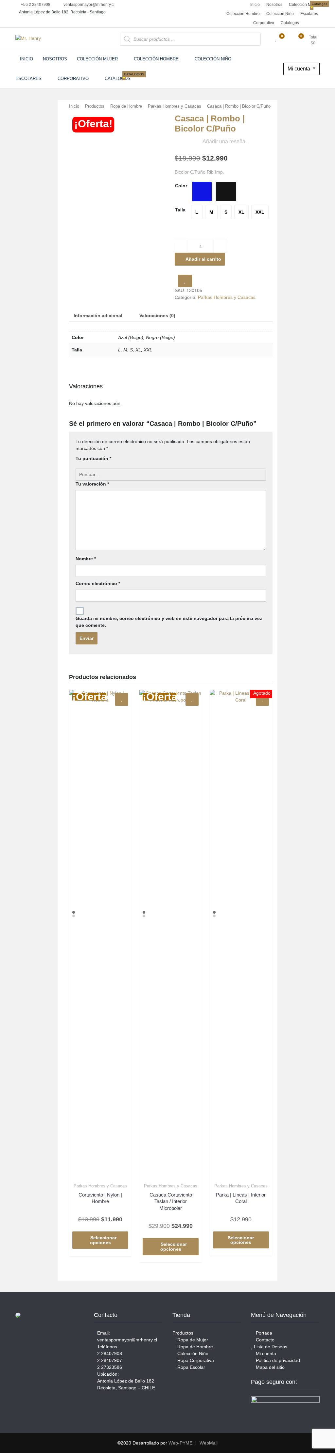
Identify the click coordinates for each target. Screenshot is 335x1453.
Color (181, 185)
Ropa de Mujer (192, 1339)
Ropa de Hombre (126, 106)
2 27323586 (109, 1367)
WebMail (209, 1442)
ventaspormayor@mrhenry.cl (88, 4)
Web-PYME (180, 1442)
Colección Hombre (243, 13)
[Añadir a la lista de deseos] (185, 281)
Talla (180, 209)
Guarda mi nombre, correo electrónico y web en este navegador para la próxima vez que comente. (169, 622)
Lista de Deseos (270, 1346)
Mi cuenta (299, 68)
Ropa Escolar (190, 1367)
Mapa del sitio (270, 1367)
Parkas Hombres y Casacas (174, 106)
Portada (263, 1333)
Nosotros (274, 4)
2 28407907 (109, 1360)
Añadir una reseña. (225, 141)
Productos (94, 106)
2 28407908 (109, 1353)
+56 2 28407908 (35, 4)
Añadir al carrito (203, 259)
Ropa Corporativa (195, 1360)
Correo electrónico (98, 583)
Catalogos (291, 21)
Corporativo (263, 23)
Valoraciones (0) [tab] (157, 315)
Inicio (254, 4)
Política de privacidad (277, 1360)
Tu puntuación (93, 458)
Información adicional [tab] (98, 315)
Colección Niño (280, 13)
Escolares (309, 13)
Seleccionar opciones (103, 1240)
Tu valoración (92, 484)
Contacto (264, 1339)
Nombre (86, 558)
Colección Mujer (303, 4)
